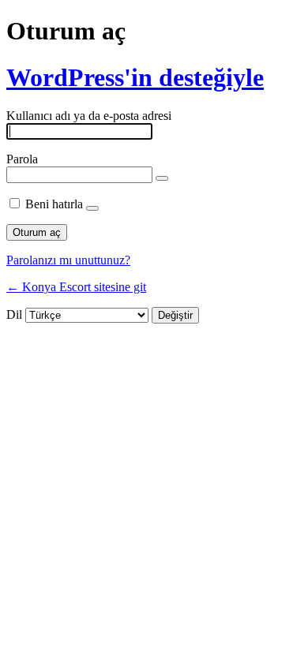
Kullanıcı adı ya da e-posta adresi (88, 115)
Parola (22, 159)
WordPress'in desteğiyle (135, 77)
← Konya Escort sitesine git (76, 287)
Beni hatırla (54, 204)
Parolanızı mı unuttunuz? (68, 260)
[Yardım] (92, 208)
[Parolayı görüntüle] (162, 178)
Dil (14, 314)
